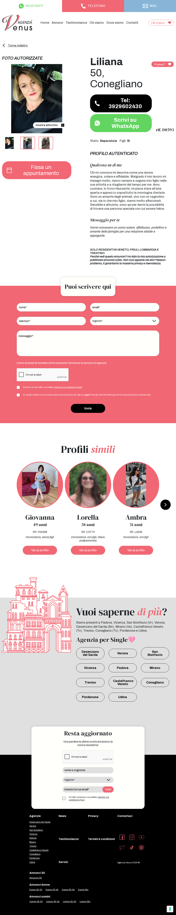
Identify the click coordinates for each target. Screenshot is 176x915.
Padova (123, 668)
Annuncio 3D (35, 878)
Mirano (155, 668)
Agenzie (35, 816)
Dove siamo (115, 22)
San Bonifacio (155, 653)
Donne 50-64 (68, 890)
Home (44, 22)
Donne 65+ (83, 890)
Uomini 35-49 (52, 901)
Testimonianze (76, 22)
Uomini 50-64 (69, 901)
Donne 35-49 (52, 890)
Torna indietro (17, 45)
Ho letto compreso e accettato (89, 798)
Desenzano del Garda (90, 653)
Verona (122, 653)
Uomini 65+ (85, 901)
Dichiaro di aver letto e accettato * (52, 387)
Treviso (90, 682)
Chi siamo (97, 22)
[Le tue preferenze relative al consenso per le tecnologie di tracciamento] (170, 909)
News (62, 816)
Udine (122, 697)
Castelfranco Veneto (123, 682)
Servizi (63, 862)
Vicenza (90, 668)
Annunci (57, 22)
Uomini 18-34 (36, 901)
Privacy (93, 816)
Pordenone (90, 697)
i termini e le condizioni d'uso (68, 387)
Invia (88, 408)
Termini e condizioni (101, 839)
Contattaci (124, 816)
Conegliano (155, 682)
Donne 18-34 (35, 890)
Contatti (132, 22)
